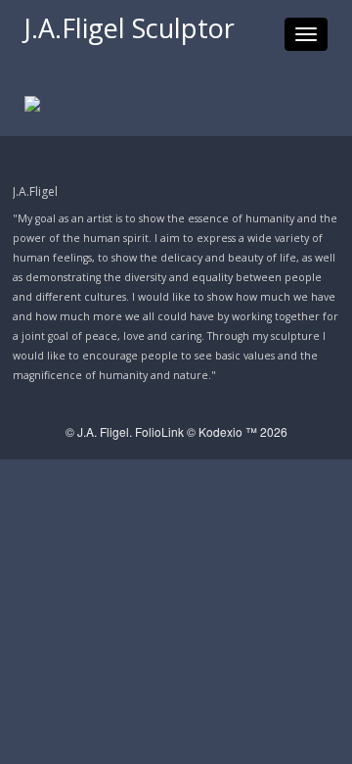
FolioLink (159, 431)
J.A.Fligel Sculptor (129, 28)
